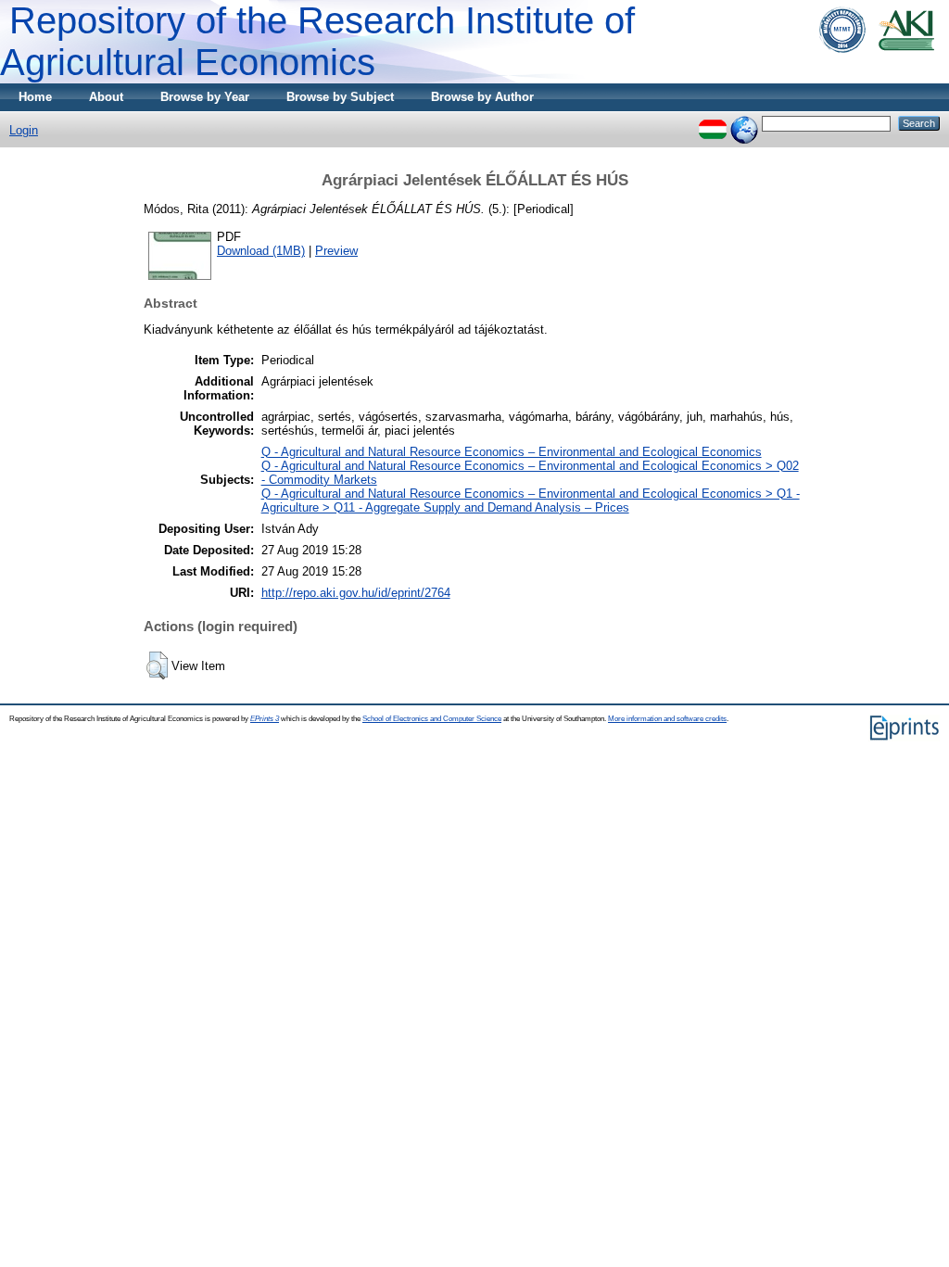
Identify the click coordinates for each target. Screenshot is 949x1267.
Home (35, 97)
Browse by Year (204, 97)
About (106, 97)
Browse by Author (482, 97)
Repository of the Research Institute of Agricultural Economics (317, 41)
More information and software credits (667, 719)
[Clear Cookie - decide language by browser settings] (744, 123)
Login (23, 130)
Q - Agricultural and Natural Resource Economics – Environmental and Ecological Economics (511, 452)
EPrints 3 (264, 719)
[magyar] (713, 123)
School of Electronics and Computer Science (431, 719)
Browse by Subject (340, 97)
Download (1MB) (261, 251)
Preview (336, 251)
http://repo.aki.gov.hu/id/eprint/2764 (355, 593)
